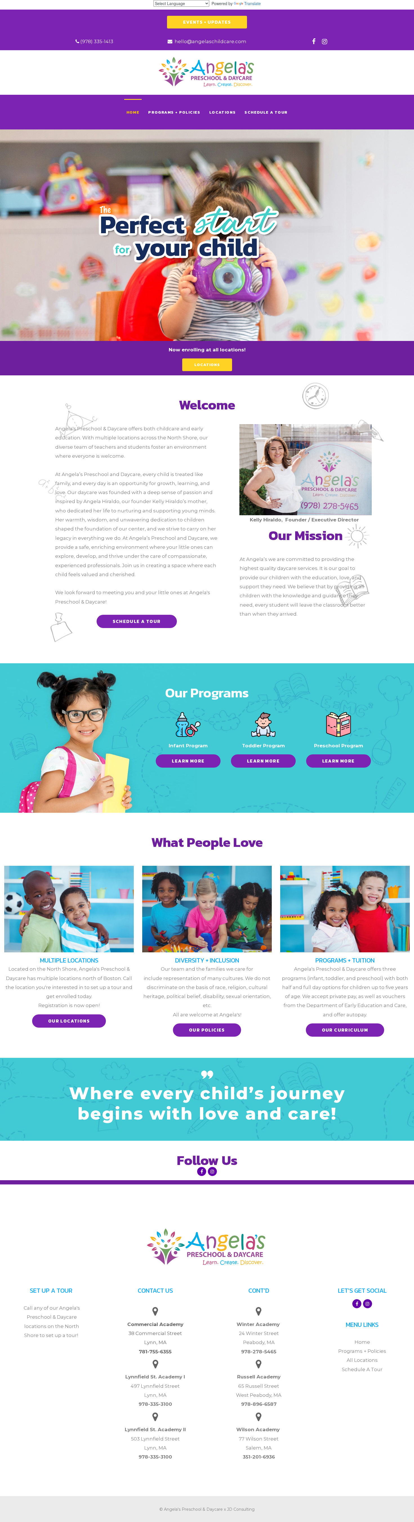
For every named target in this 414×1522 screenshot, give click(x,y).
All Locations (362, 1360)
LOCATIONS (222, 112)
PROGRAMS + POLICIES (174, 112)
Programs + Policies (362, 1351)
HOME (133, 112)
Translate (252, 3)
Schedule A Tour (362, 1369)
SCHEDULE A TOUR (266, 112)
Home (362, 1342)
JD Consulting (241, 1509)
